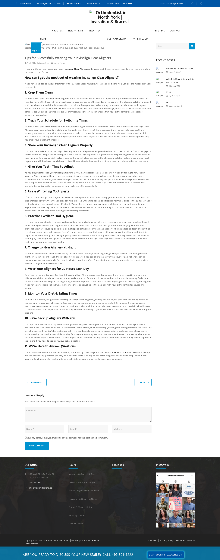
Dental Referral (93, 3)
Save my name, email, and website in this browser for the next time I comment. (67, 434)
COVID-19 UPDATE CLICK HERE (119, 3)
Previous (36, 379)
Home (43, 38)
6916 (168, 92)
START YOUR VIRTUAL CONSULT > (166, 555)
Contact (175, 30)
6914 (168, 102)
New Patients (76, 30)
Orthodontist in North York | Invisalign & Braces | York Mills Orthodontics (63, 538)
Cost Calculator (117, 38)
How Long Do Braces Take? (179, 68)
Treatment (95, 30)
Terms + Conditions (185, 537)
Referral (159, 30)
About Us (57, 30)
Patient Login (140, 38)
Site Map (152, 537)
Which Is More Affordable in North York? (180, 81)
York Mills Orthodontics (38, 60)
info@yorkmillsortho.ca (50, 3)
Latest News (59, 60)
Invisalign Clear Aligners (76, 66)
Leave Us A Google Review (171, 3)
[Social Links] (192, 3)
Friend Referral (74, 3)
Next (142, 379)
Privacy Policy (167, 537)
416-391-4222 (25, 3)
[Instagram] (175, 496)
